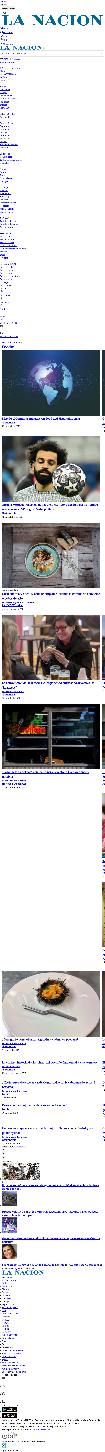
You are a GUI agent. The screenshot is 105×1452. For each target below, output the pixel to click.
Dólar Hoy (5, 89)
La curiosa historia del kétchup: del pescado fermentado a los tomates (49, 1062)
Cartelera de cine (8, 221)
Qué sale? (4, 218)
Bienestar (4, 138)
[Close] (3, 1150)
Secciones (8, 32)
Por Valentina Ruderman (14, 1091)
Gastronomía (9, 423)
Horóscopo (5, 196)
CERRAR (3, 2)
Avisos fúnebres (7, 239)
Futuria (3, 86)
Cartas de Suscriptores (11, 159)
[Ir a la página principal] (52, 24)
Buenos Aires (6, 123)
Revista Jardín (6, 279)
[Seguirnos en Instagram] (3, 1394)
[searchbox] (51, 53)
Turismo (4, 190)
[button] (52, 192)
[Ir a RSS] (3, 1402)
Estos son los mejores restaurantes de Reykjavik (35, 1105)
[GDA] (9, 1438)
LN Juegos (5, 187)
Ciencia (3, 141)
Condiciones (35, 1429)
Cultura (3, 132)
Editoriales (5, 153)
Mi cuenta (8, 44)
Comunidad (5, 135)
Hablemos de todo (9, 144)
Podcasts (4, 205)
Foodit (6, 36)
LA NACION (8, 342)
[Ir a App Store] (9, 1417)
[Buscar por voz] (101, 53)
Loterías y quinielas (9, 202)
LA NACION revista (12, 605)
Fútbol (3, 169)
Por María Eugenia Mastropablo (18, 602)
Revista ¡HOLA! (7, 267)
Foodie (18, 342)
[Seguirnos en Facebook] (3, 1378)
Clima (2, 71)
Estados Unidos (7, 114)
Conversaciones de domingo (14, 248)
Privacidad (46, 1429)
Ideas (2, 254)
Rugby (3, 172)
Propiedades (6, 95)
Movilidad (4, 101)
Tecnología (5, 193)
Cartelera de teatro (9, 224)
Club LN (6, 40)
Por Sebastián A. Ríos (13, 691)
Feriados (4, 199)
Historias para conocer (14, 784)
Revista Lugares (7, 270)
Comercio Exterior (9, 98)
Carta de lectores (8, 245)
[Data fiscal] (4, 1447)
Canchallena (6, 178)
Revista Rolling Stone (10, 276)
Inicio (5, 28)
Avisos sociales (7, 242)
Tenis (2, 175)
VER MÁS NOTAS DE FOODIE (14, 1147)
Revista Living (6, 273)
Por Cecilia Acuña (11, 1066)
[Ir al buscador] (4, 12)
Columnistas (6, 156)
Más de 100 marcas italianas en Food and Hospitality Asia (41, 418)
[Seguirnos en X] (3, 1386)
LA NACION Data (8, 74)
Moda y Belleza (7, 208)
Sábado (3, 251)
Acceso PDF (5, 233)
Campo (3, 92)
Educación (5, 129)
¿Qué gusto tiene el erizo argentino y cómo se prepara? (40, 1039)
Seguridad (5, 126)
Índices (3, 104)
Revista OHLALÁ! (8, 264)
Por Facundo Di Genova (14, 780)
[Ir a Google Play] (9, 1411)
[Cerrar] (43, 48)
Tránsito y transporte (10, 68)
